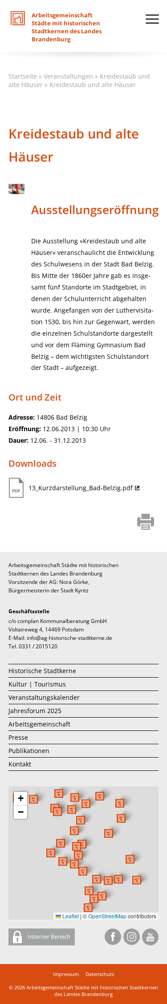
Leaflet (70, 916)
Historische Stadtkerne (42, 671)
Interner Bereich (48, 937)
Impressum (66, 974)
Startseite (22, 76)
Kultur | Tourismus (37, 684)
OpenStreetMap (107, 916)
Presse (18, 737)
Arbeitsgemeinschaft (39, 724)
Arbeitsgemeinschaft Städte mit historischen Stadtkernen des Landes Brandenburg (92, 990)
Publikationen (28, 750)
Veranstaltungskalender (44, 697)
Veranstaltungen (68, 76)
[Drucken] (146, 522)
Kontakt (19, 764)
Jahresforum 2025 (34, 710)
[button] (108, 833)
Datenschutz (100, 974)
